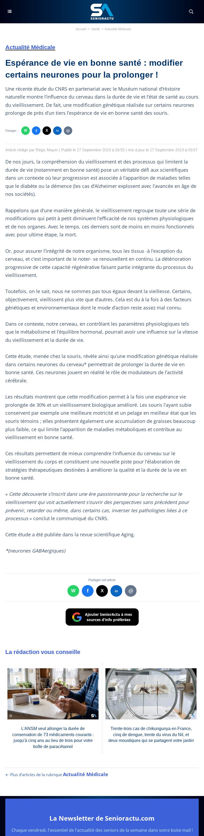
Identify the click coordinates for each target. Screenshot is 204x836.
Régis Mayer (47, 150)
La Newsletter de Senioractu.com (102, 818)
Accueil (81, 29)
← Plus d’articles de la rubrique (56, 774)
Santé (95, 29)
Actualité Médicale (118, 29)
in (57, 130)
